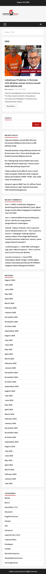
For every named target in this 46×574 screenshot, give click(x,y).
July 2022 (9, 483)
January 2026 (10, 312)
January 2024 (10, 423)
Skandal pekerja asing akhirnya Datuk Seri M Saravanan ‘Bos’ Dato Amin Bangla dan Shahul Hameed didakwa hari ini (23, 153)
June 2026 (9, 289)
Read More (11, 106)
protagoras (10, 89)
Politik (7, 549)
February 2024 (10, 418)
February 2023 (10, 474)
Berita (7, 498)
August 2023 (10, 446)
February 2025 (10, 363)
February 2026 (10, 308)
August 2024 (10, 391)
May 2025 (8, 349)
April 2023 (9, 465)
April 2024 (9, 409)
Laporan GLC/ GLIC (12, 535)
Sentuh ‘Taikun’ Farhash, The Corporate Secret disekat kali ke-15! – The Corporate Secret (23, 231)
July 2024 (9, 395)
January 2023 (10, 479)
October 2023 (10, 437)
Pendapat (9, 544)
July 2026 (9, 285)
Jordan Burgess (12, 246)
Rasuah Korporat (15, 71)
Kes (6, 525)
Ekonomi (8, 512)
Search (8, 118)
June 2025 (9, 345)
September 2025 (11, 331)
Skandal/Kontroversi (14, 558)
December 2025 (11, 317)
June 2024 (9, 400)
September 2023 (11, 442)
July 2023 (9, 451)
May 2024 (8, 405)
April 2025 (9, 354)
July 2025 (9, 340)
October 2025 (10, 326)
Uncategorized (11, 562)
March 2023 (9, 469)
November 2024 (11, 377)
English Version (11, 516)
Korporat (9, 530)
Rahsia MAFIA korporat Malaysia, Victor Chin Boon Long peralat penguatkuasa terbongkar (22, 220)
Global (7, 521)
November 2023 (11, 432)
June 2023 (9, 455)
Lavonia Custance (12, 257)
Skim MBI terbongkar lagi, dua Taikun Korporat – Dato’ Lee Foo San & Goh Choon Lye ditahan (22, 249)
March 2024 (9, 414)
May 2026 (8, 294)
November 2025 (11, 321)
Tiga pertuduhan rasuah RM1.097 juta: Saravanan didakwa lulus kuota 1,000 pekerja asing (21, 143)
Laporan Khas (10, 539)
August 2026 (10, 280)
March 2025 (9, 358)
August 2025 (10, 335)
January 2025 (10, 368)
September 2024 (11, 386)
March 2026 (9, 303)
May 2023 (8, 460)
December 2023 (11, 428)
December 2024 (11, 372)
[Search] (41, 24)
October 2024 (10, 382)
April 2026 (9, 298)
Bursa (7, 502)
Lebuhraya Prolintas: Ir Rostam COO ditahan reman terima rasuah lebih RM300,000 (23, 60)
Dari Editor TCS (11, 507)
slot (7, 204)
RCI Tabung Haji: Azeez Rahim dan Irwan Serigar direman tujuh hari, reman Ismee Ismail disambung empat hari (22, 163)
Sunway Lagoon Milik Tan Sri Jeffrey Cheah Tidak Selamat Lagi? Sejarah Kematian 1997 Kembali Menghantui (23, 187)
